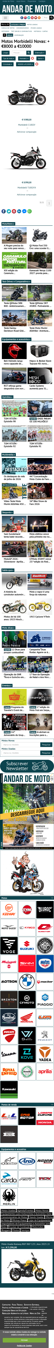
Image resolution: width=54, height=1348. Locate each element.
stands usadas (36, 28)
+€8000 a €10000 (25, 64)
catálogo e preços (18, 24)
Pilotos (15, 1230)
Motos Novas (42, 1210)
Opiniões (6, 397)
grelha (9, 35)
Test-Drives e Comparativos (15, 281)
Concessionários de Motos (14, 1217)
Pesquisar (46, 744)
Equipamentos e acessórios (15, 339)
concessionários (22, 28)
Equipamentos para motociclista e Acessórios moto (26, 1213)
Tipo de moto (8, 58)
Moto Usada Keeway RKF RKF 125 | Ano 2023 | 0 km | (25, 1246)
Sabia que (7, 570)
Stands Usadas (36, 1217)
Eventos (6, 685)
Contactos (6, 1304)
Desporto (6, 512)
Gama (40, 58)
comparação (19, 35)
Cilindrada (7, 64)
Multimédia (7, 454)
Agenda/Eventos (25, 1210)
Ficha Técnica (17, 1304)
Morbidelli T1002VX (27, 187)
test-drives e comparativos (21, 31)
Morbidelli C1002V (26, 124)
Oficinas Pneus (19, 1220)
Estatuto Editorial (31, 1304)
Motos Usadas (8, 1210)
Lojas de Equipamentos (40, 1220)
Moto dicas (7, 627)
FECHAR (24, 1340)
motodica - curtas (41, 31)
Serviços (25, 1230)
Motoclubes (38, 1226)
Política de (24, 1345)
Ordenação (39, 53)
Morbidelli (23, 58)
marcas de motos (7, 28)
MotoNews (7, 223)
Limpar (5, 53)
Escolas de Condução (19, 1226)
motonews (5, 31)
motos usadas (32, 24)
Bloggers (5, 1230)
